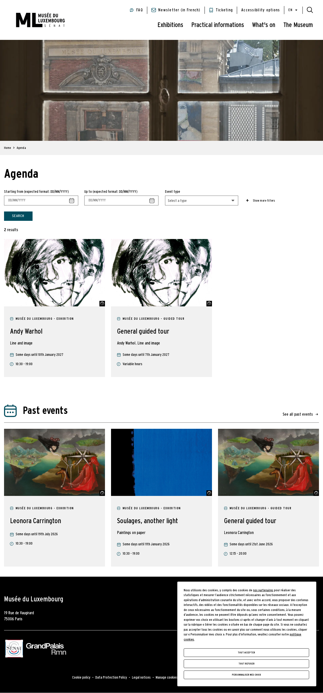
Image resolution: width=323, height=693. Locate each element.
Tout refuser (246, 663)
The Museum (298, 25)
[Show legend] (102, 303)
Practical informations (217, 25)
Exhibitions (170, 25)
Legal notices (141, 677)
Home (7, 147)
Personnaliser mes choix (246, 675)
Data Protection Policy (111, 677)
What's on (263, 25)
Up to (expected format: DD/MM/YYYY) (111, 192)
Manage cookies (167, 677)
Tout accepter (246, 652)
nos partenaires (263, 590)
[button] (310, 10)
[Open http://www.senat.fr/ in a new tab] (14, 649)
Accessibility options (260, 10)
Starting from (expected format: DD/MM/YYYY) (36, 192)
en (290, 10)
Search (18, 216)
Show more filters (264, 200)
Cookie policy (81, 677)
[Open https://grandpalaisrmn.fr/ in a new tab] (46, 649)
